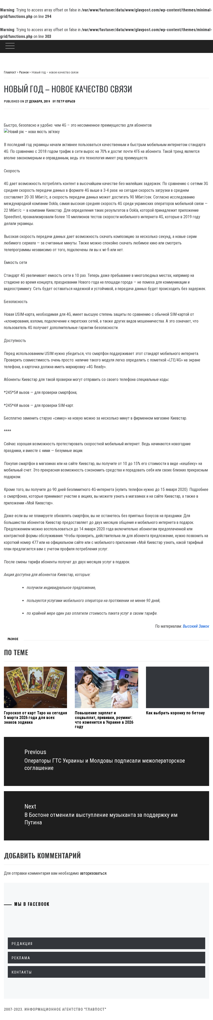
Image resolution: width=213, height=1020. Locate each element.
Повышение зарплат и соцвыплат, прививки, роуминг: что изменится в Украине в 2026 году (104, 719)
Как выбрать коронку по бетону (175, 712)
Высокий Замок (196, 626)
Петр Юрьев (66, 101)
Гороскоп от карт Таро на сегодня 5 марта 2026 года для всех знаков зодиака (35, 717)
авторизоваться (93, 873)
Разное (13, 639)
